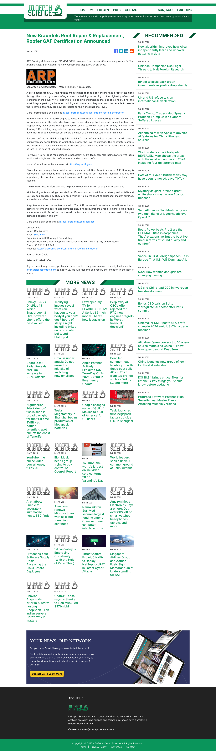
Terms (82, 746)
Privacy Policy (99, 746)
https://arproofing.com (81, 164)
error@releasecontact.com (41, 269)
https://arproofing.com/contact (76, 221)
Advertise (116, 746)
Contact (130, 746)
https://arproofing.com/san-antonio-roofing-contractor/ (68, 248)
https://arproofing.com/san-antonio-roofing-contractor (93, 112)
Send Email (40, 234)
